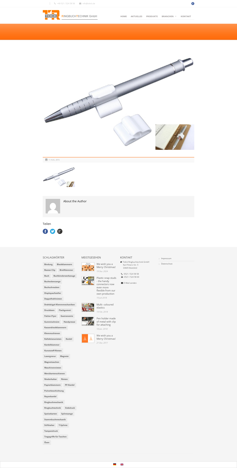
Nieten (64, 379)
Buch (46, 275)
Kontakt (186, 16)
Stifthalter (49, 425)
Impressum (166, 258)
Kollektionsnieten (52, 339)
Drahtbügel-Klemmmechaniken (59, 304)
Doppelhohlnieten (53, 298)
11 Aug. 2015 (54, 160)
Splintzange (67, 413)
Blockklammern (64, 264)
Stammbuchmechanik (55, 419)
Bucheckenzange (52, 281)
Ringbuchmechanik (53, 402)
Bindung (48, 264)
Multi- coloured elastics (105, 306)
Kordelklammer (51, 344)
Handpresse (69, 321)
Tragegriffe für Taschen (55, 436)
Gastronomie (67, 316)
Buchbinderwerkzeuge (64, 275)
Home (123, 16)
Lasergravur (50, 356)
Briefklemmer (66, 270)
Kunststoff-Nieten (53, 350)
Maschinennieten (52, 367)
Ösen (46, 442)
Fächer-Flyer (50, 316)
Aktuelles (136, 16)
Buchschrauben (51, 287)
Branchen (168, 16)
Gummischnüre (51, 321)
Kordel (69, 339)
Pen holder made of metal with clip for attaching (106, 321)
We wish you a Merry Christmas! (106, 265)
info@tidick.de (89, 3)
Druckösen (49, 310)
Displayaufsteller (52, 293)
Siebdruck (70, 407)
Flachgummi (65, 310)
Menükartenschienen (54, 373)
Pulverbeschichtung (54, 390)
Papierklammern (52, 385)
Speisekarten (50, 413)
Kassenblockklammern (55, 327)
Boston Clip (49, 270)
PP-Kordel (69, 385)
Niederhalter (50, 379)
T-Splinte (63, 425)
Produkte (152, 16)
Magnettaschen (51, 362)
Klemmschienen (52, 333)
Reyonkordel (50, 396)
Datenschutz (167, 263)
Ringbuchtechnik (52, 407)
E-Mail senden (130, 283)
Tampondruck (51, 431)
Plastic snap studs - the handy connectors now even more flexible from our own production (106, 285)
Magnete (64, 356)
